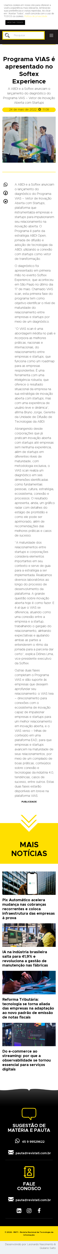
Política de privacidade (35, 16)
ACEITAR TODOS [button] (15, 23)
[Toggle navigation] (51, 35)
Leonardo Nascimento (40, 1244)
